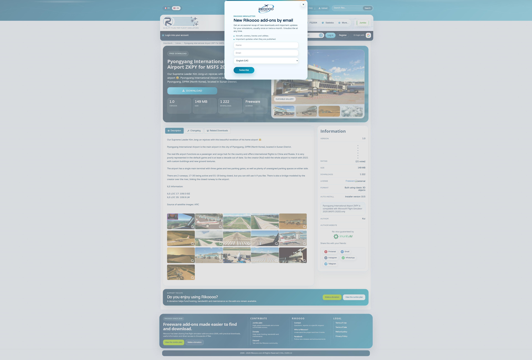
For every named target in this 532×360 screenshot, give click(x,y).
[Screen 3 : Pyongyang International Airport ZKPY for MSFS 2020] (329, 111)
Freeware (252, 102)
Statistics (330, 23)
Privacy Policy (341, 336)
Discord (265, 342)
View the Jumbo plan (354, 297)
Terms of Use (341, 323)
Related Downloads (219, 130)
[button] (368, 35)
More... (345, 23)
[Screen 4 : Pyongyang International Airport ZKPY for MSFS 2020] (352, 111)
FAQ (311, 8)
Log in (330, 35)
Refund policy (341, 332)
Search (368, 8)
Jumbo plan (266, 325)
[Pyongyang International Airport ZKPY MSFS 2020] (181, 221)
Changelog (195, 130)
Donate (266, 334)
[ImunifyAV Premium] (342, 236)
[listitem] (330, 251)
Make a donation (332, 297)
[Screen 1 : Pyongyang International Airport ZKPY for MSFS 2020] (317, 77)
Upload (324, 8)
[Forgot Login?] (321, 35)
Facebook (310, 337)
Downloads (167, 43)
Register (343, 35)
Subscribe (244, 70)
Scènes (178, 43)
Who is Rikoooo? (309, 331)
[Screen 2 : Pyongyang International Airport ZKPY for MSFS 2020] (306, 111)
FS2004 (313, 23)
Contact (309, 324)
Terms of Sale (341, 327)
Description (176, 130)
